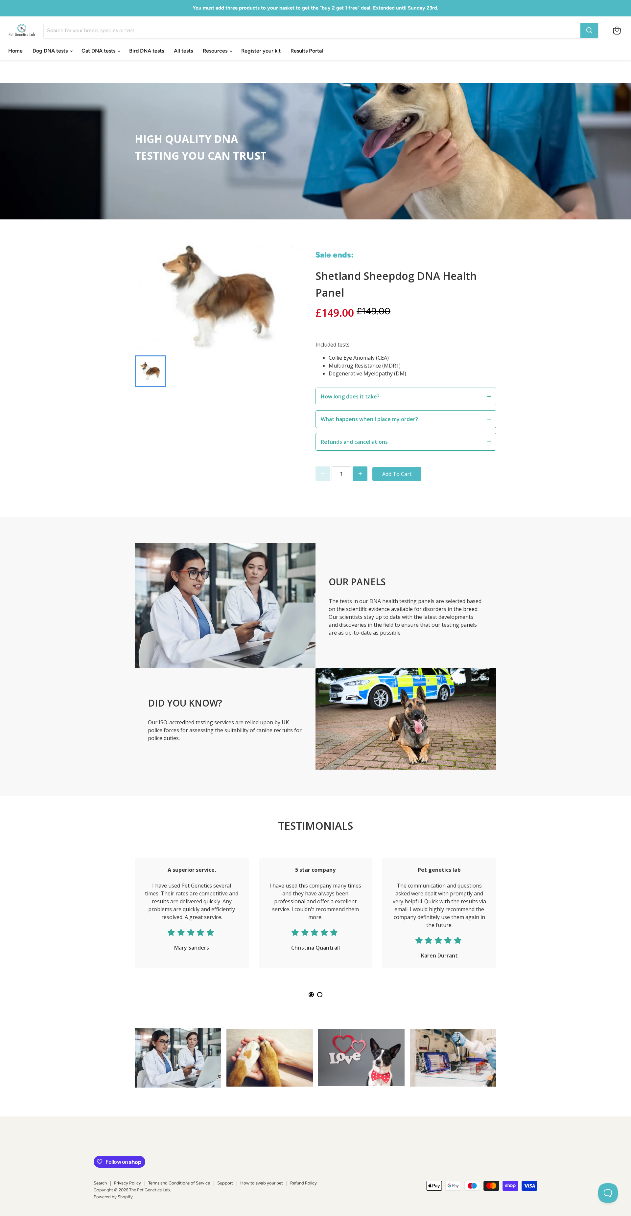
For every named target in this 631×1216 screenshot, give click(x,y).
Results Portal (307, 51)
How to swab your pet (261, 1183)
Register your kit (261, 51)
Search (100, 1183)
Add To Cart (396, 474)
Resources (216, 51)
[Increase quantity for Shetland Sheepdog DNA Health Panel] (360, 473)
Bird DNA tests (146, 51)
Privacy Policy (127, 1183)
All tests (183, 51)
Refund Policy (303, 1183)
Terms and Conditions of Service (179, 1183)
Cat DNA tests (99, 51)
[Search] (589, 30)
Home (15, 51)
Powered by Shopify (113, 1196)
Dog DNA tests (51, 51)
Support (225, 1183)
